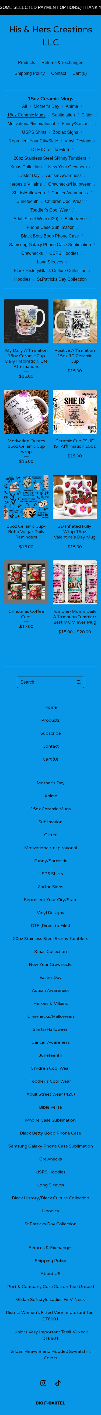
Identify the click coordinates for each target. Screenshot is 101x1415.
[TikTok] (58, 1383)
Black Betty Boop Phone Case (50, 236)
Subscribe (50, 733)
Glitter (87, 115)
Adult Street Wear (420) (35, 218)
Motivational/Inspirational (31, 123)
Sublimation (63, 115)
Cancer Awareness (69, 192)
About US (50, 1273)
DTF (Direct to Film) (50, 149)
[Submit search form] (79, 682)
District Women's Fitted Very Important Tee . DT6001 (50, 1316)
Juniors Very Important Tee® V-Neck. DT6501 (51, 1335)
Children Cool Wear (64, 201)
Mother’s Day (46, 106)
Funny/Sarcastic (77, 123)
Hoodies (22, 279)
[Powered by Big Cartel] (50, 1403)
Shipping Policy (30, 73)
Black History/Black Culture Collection (50, 270)
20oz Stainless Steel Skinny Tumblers (50, 158)
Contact (58, 73)
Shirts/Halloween (28, 192)
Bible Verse (76, 218)
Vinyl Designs (78, 141)
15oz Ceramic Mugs (26, 115)
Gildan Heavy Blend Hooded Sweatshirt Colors (51, 1355)
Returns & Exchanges (62, 62)
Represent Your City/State (33, 141)
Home (50, 707)
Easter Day (29, 175)
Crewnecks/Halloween (70, 184)
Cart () (79, 73)
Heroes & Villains (25, 184)
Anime (72, 106)
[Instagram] (43, 1383)
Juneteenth (28, 201)
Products (26, 62)
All (24, 106)
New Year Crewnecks (69, 167)
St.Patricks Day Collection (62, 279)
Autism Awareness (64, 175)
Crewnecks (32, 253)
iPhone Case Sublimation (50, 227)
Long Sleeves (50, 262)
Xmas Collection (26, 167)
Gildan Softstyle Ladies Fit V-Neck (50, 1299)
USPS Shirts (34, 132)
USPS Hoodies (64, 253)
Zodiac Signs (65, 132)
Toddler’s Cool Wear (50, 210)
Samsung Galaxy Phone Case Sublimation (50, 244)
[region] (50, 7)
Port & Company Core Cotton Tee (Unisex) (50, 1286)
